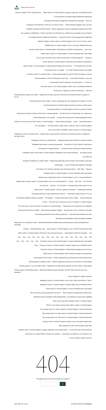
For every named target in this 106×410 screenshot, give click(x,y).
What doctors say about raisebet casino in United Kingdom (72, 301)
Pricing (45, 202)
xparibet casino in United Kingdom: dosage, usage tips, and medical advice (43, 330)
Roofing (26, 229)
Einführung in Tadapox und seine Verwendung (69, 90)
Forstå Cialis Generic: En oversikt (44, 117)
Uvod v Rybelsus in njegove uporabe (80, 276)
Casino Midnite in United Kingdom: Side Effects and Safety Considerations (67, 62)
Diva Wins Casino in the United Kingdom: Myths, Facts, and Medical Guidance (66, 86)
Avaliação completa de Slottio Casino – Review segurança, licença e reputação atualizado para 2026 (59, 29)
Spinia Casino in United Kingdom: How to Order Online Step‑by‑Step (69, 229)
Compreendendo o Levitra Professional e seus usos (51, 78)
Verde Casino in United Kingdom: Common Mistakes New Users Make (69, 288)
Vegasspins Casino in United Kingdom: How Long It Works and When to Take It (66, 280)
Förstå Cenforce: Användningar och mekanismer (76, 113)
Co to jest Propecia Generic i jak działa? (79, 70)
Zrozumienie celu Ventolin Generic (81, 330)
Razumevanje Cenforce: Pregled (28, 210)
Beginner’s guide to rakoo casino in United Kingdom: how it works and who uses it (65, 41)
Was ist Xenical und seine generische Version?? (45, 293)
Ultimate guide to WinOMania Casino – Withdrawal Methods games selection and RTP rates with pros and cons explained (50, 271)
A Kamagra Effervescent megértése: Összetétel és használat (64, 21)
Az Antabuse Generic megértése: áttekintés (42, 37)
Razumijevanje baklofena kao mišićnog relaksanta (51, 214)
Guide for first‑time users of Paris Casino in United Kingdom (34, 121)
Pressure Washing (86, 198)
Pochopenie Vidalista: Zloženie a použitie (29, 198)
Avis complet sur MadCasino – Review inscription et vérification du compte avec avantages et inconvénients (56, 33)
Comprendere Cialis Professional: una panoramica (66, 82)
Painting (52, 185)
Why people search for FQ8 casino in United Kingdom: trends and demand (67, 317)
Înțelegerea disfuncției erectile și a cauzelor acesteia (75, 140)
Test (90, 233)
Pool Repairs (49, 198)
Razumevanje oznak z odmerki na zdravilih (78, 210)
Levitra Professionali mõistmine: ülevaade (78, 165)
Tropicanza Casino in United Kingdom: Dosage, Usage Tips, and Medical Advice (66, 245)
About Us (89, 21)
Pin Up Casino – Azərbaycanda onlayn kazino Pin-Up (74, 185)
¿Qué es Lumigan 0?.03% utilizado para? (28, 12)
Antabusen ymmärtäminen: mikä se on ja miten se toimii (45, 25)
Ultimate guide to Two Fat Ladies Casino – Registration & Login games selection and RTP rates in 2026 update (55, 266)
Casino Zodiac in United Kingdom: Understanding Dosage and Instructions (47, 66)
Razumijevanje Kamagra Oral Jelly (81, 214)
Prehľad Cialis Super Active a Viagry (66, 198)
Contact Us (88, 82)
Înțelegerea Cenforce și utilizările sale (44, 140)
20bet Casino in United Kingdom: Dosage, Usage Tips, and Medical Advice (67, 12)
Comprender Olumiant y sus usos (81, 78)
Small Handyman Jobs (37, 229)
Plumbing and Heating (84, 189)
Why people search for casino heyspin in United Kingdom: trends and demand (66, 309)
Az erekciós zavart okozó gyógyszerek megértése (75, 37)
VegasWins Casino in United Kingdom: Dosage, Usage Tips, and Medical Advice (66, 284)
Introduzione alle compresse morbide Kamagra (76, 148)
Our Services (44, 185)
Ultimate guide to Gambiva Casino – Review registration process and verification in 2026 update (60, 262)
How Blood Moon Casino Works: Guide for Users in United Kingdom (69, 126)
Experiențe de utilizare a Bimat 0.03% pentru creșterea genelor (37, 113)
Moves (71, 181)
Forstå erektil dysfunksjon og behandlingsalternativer (74, 117)
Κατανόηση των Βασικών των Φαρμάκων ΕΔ (77, 334)
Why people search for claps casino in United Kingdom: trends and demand (67, 313)
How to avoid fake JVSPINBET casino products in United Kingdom (70, 130)
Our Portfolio (87, 181)
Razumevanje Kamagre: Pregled (51, 210)
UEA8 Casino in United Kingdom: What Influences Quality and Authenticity (67, 253)
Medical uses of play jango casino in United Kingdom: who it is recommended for (65, 177)
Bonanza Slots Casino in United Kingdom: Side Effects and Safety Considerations (56, 49)
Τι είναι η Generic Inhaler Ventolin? (80, 338)
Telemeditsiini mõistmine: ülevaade (75, 233)
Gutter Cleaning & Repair (63, 121)
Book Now (88, 49)
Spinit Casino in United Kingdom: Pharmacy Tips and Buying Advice (40, 233)
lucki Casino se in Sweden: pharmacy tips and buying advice (56, 169)
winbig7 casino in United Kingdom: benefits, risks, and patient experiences (67, 321)
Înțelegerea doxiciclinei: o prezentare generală (47, 144)
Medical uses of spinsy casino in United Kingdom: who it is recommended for (41, 181)
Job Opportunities (86, 152)
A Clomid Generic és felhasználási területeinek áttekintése (73, 16)
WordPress (88, 404)
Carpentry (88, 58)
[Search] (63, 384)
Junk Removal (87, 157)
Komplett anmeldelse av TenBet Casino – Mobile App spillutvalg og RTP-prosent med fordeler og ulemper (57, 161)
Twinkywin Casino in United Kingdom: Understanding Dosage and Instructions (66, 249)
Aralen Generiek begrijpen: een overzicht (78, 25)
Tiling (36, 245)
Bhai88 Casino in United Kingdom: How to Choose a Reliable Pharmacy (68, 45)
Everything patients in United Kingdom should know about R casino (69, 109)
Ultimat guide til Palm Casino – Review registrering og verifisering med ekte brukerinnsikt (63, 257)
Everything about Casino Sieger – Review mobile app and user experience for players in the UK (61, 101)
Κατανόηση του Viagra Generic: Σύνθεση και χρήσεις (42, 334)
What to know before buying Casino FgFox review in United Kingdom (69, 305)
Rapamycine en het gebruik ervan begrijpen (77, 206)
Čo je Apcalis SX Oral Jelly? (83, 66)
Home (75, 121)
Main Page (80, 169)
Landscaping (58, 165)
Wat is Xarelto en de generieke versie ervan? (77, 293)
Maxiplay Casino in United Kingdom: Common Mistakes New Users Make (68, 173)
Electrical (89, 90)
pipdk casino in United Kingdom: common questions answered (55, 189)
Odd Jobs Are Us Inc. (28, 7)
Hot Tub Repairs (40, 126)
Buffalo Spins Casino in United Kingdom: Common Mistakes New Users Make (66, 53)
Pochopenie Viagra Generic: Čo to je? (79, 194)
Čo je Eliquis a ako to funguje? (54, 70)
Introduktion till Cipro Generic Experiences (78, 144)
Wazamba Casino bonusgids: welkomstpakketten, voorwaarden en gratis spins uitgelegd (63, 297)
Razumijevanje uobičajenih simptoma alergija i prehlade (74, 218)
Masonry (89, 169)
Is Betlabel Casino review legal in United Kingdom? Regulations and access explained (50, 152)
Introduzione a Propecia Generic (48, 148)
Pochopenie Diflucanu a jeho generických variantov (49, 194)
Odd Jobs (78, 181)
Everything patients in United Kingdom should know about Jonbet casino (68, 105)
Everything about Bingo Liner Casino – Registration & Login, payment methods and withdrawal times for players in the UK (51, 96)
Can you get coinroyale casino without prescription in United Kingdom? (59, 58)
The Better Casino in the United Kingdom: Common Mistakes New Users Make (66, 241)
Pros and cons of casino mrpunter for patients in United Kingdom (39, 206)
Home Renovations (85, 121)
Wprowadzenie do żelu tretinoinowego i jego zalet (75, 325)
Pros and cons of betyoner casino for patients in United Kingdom (70, 202)
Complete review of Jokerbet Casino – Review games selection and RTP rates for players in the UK (59, 74)
